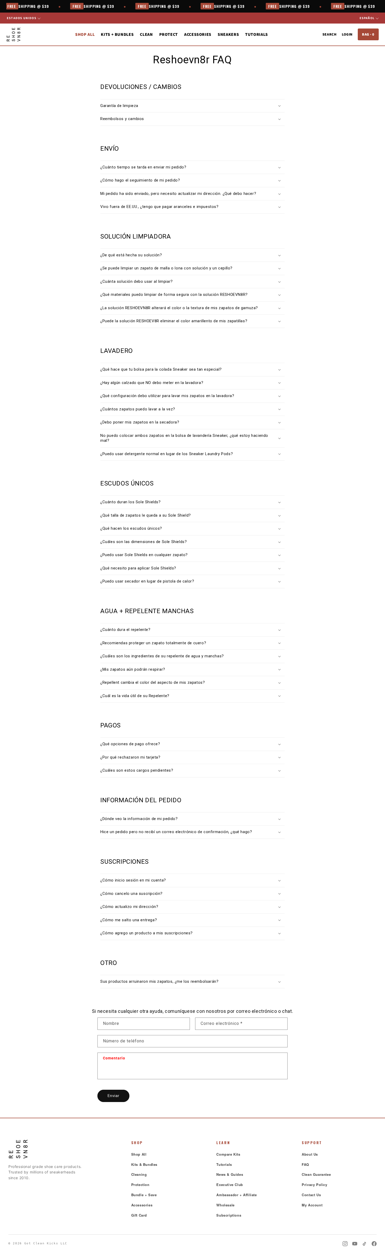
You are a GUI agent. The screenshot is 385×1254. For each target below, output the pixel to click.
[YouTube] (354, 1243)
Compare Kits (228, 1154)
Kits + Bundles (117, 34)
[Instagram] (345, 1243)
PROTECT (168, 34)
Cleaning (139, 1174)
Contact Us (311, 1194)
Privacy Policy (314, 1184)
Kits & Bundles (144, 1164)
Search (329, 34)
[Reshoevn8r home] (13, 34)
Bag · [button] (368, 34)
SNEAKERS (228, 34)
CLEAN (146, 34)
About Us (310, 1154)
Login (347, 34)
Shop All (85, 34)
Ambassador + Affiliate (236, 1194)
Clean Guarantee (316, 1174)
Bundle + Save (144, 1194)
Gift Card (139, 1215)
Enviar (113, 1095)
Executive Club (229, 1184)
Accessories (142, 1204)
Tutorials (256, 34)
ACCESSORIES (197, 34)
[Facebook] (374, 1243)
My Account (312, 1204)
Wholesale (225, 1204)
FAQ (305, 1164)
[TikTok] (364, 1243)
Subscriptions (228, 1215)
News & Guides (229, 1174)
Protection (140, 1184)
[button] (192, 105)
